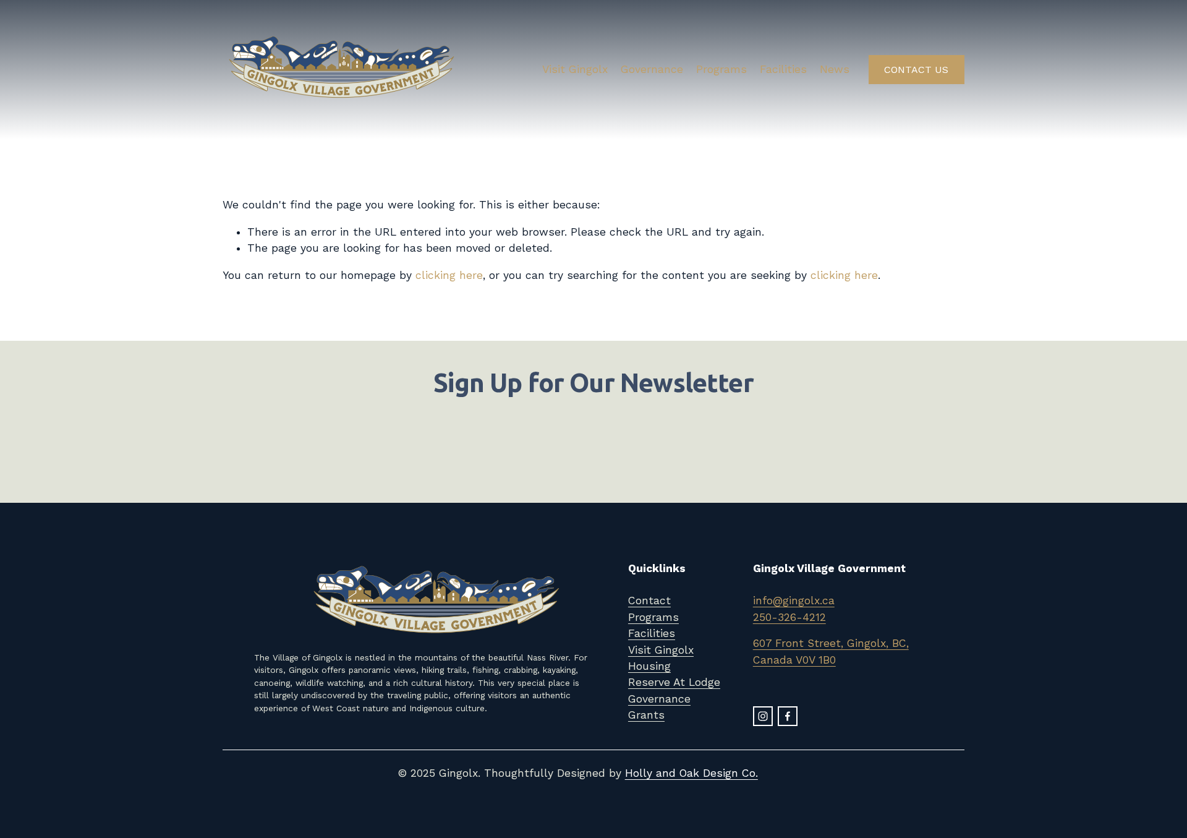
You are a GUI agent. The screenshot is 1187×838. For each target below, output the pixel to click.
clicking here (449, 275)
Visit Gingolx (575, 69)
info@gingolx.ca (794, 600)
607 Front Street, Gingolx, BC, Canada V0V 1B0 (831, 651)
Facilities (783, 69)
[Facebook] (788, 716)
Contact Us (916, 69)
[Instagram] (763, 716)
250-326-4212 (789, 617)
